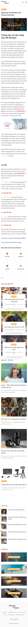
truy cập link (4, 156)
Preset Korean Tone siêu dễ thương (17, 532)
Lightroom (4, 612)
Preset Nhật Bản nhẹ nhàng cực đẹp (17, 539)
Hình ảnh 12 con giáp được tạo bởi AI (13, 419)
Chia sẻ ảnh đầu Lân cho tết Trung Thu (14, 300)
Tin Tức (4, 9)
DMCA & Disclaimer (20, 614)
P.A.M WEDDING (5, 197)
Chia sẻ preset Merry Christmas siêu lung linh (17, 518)
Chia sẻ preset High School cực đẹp (17, 524)
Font (16, 612)
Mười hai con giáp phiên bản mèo (14, 348)
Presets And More (11, 304)
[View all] (14, 557)
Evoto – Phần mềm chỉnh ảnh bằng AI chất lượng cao (14, 386)
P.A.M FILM (4, 216)
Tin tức (2, 277)
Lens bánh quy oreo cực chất (14, 327)
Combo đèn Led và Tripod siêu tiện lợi (14, 484)
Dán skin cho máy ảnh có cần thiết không (12, 452)
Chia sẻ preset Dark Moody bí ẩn (16, 509)
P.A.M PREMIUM (5, 182)
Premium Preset (22, 612)
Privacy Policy (11, 614)
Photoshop (11, 612)
